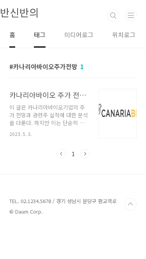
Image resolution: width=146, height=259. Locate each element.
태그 (40, 34)
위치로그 (123, 34)
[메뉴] (131, 15)
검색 (113, 15)
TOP (130, 204)
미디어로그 (78, 34)
